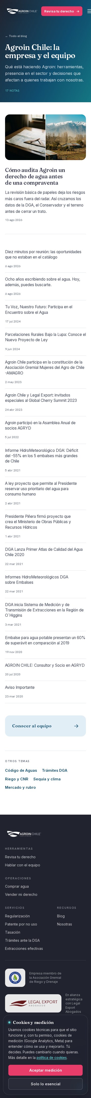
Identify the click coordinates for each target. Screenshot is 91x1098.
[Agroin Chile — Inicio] (22, 11)
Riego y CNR (16, 779)
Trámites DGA (54, 770)
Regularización (17, 916)
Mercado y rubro (20, 787)
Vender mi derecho (21, 894)
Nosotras (64, 924)
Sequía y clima (47, 779)
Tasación (12, 932)
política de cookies (52, 1058)
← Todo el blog (16, 36)
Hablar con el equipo (22, 865)
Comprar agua (17, 886)
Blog (61, 916)
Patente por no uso (21, 924)
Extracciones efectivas (24, 948)
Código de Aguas (21, 770)
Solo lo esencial (45, 1084)
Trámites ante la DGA (22, 940)
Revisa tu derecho (61, 11)
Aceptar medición (45, 1070)
